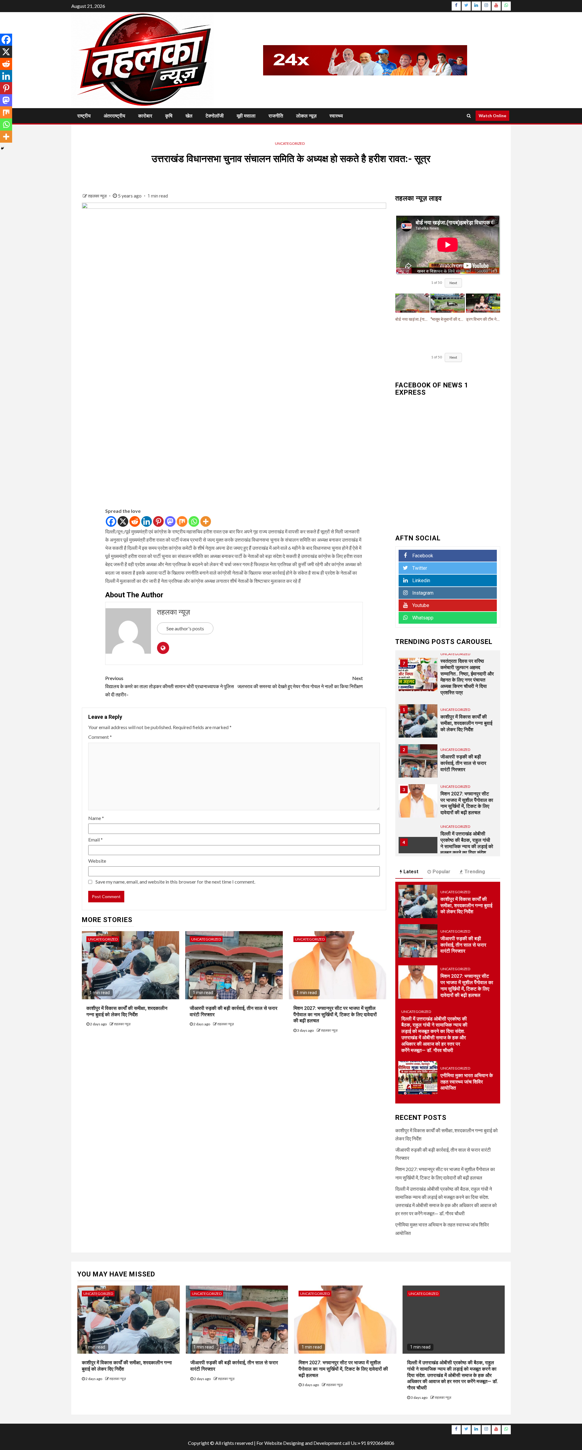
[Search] (469, 115)
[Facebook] (111, 521)
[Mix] (182, 521)
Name (96, 818)
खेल (189, 116)
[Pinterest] (158, 521)
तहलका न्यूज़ (98, 195)
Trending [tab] (474, 871)
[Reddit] (134, 521)
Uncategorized (290, 143)
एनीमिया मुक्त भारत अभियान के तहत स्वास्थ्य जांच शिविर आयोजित (466, 1082)
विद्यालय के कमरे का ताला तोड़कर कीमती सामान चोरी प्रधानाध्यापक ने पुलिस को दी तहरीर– (169, 686)
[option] (447, 724)
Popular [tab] (441, 871)
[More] (205, 521)
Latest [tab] (410, 871)
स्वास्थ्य (336, 116)
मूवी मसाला (246, 116)
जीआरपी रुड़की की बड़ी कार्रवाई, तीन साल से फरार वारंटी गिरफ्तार (463, 763)
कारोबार (145, 116)
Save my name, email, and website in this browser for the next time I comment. (175, 881)
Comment (100, 737)
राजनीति (276, 116)
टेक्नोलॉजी (215, 116)
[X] (123, 521)
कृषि (168, 116)
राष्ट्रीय (84, 116)
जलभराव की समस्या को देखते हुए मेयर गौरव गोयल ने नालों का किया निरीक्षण (300, 682)
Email (95, 839)
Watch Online (492, 115)
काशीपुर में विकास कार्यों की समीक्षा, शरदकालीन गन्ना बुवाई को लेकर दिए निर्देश (466, 723)
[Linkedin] (146, 521)
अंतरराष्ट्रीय (114, 116)
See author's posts (185, 628)
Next (453, 283)
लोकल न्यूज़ (306, 116)
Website (97, 861)
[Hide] (2, 148)
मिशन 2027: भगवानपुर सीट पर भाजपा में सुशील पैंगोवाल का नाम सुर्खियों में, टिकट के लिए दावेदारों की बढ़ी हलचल (335, 1014)
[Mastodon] (170, 521)
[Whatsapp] (194, 521)
